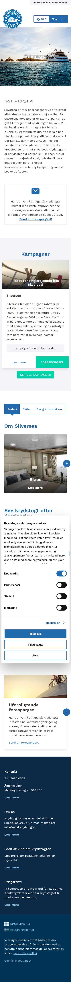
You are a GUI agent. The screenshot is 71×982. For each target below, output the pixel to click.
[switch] (61, 585)
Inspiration (59, 2)
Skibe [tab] (27, 409)
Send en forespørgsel (24, 742)
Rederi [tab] (12, 409)
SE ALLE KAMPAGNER (35, 374)
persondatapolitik (25, 953)
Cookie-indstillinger (17, 960)
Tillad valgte (35, 644)
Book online (42, 2)
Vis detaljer (52, 622)
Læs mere (24, 363)
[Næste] (66, 463)
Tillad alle (35, 633)
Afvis (35, 655)
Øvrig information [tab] (49, 409)
